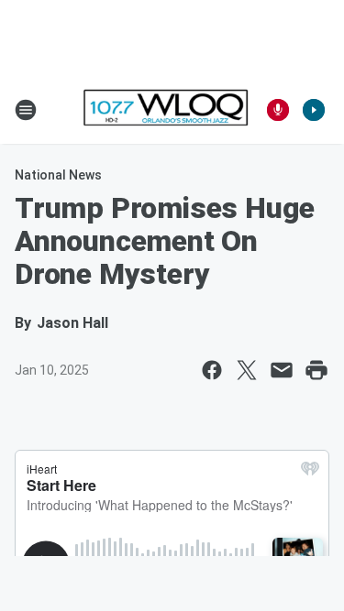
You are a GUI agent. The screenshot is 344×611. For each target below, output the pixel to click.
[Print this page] (316, 370)
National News (58, 175)
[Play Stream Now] (314, 110)
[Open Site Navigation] (26, 110)
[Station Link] (166, 109)
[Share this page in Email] (281, 370)
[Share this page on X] (247, 370)
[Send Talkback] (278, 110)
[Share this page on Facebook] (212, 370)
